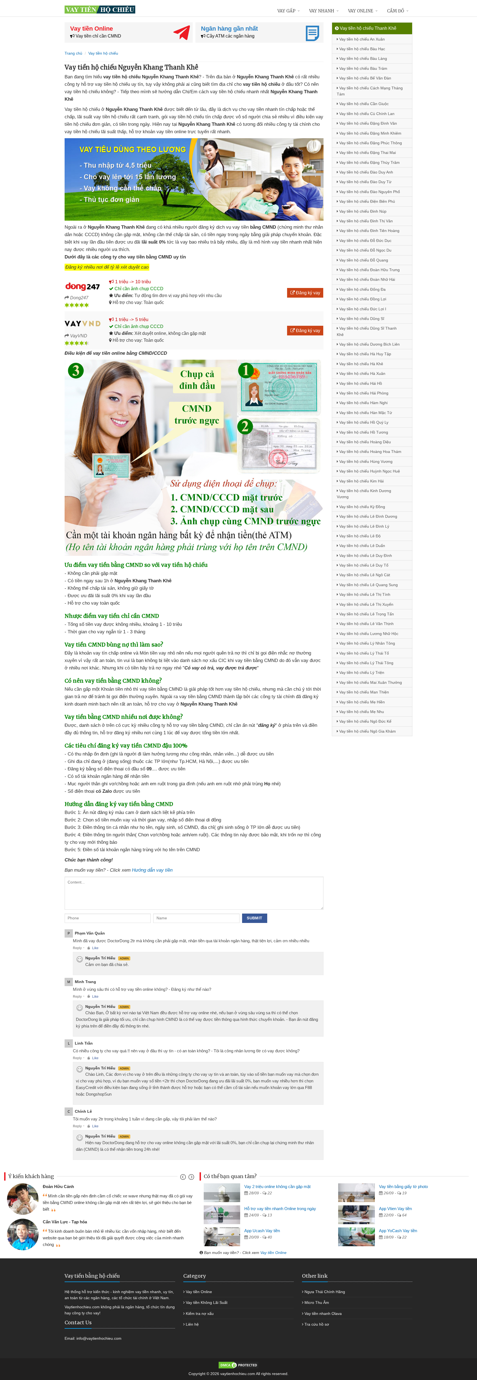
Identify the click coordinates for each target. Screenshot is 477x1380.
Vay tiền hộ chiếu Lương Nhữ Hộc (368, 633)
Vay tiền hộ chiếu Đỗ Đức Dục (364, 240)
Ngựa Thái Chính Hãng (324, 1292)
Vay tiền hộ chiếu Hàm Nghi (363, 403)
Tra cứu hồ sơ (316, 1324)
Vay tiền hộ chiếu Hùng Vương (365, 461)
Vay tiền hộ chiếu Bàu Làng (362, 58)
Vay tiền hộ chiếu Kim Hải (361, 481)
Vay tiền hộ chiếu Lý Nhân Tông (366, 643)
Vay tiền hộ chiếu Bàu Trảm (362, 68)
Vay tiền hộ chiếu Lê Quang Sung (368, 585)
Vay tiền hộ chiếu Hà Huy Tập (364, 354)
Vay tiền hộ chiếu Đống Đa (362, 289)
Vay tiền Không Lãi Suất (206, 1302)
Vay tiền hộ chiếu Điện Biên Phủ (366, 201)
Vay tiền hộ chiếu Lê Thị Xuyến (365, 604)
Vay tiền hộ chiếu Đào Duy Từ (364, 182)
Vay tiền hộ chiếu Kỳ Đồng (361, 507)
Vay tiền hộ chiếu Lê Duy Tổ (363, 565)
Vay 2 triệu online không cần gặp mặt (277, 1186)
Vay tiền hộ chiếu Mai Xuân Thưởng (370, 682)
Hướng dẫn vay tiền (152, 870)
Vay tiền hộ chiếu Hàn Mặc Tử (365, 412)
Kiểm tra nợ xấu (200, 1313)
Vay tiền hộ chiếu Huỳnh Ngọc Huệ (369, 471)
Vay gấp (286, 11)
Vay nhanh (321, 11)
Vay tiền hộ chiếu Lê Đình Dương (367, 516)
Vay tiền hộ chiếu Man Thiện (363, 692)
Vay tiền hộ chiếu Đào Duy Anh (365, 172)
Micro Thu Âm (316, 1302)
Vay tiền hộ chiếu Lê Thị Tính (364, 594)
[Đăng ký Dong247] (83, 286)
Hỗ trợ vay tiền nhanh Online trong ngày (280, 1208)
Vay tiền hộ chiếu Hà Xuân (361, 373)
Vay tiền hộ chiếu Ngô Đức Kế (364, 721)
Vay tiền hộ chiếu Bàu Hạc (361, 49)
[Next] (190, 1178)
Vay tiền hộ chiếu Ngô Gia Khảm (367, 731)
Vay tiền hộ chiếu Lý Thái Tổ (363, 653)
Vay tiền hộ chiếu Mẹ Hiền (361, 702)
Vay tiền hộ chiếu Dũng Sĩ (361, 318)
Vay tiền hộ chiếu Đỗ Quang (363, 260)
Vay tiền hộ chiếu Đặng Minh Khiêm (369, 133)
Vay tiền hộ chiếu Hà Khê (360, 364)
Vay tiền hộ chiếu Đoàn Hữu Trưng (369, 270)
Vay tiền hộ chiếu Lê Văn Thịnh (366, 623)
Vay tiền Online (273, 1252)
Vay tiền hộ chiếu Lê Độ (359, 536)
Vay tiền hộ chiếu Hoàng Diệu (364, 442)
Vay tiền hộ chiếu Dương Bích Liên (369, 344)
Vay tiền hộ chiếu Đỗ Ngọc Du (364, 250)
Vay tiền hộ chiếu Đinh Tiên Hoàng (368, 230)
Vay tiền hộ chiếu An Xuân (361, 39)
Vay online (360, 11)
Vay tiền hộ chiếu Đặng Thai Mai (367, 152)
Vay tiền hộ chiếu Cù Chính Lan (366, 113)
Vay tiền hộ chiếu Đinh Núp (362, 211)
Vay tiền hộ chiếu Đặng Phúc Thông (370, 143)
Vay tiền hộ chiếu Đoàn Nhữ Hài (366, 279)
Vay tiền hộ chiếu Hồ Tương (363, 432)
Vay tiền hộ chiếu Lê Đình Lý (363, 526)
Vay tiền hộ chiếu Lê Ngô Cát (364, 575)
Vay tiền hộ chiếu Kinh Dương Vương (364, 494)
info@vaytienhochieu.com (98, 1338)
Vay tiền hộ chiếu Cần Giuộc (363, 104)
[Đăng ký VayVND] (83, 323)
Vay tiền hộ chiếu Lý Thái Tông (365, 663)
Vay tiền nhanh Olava (323, 1313)
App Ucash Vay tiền (262, 1230)
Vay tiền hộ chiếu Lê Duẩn (361, 545)
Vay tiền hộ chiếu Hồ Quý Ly (363, 422)
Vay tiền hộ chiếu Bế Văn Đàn (364, 78)
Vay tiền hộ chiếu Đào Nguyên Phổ (369, 191)
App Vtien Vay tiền (395, 1208)
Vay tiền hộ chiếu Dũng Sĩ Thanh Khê (367, 331)
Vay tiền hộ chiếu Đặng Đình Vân (367, 123)
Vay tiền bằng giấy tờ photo (403, 1186)
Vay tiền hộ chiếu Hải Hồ (360, 383)
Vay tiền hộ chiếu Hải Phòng (363, 393)
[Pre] (183, 1178)
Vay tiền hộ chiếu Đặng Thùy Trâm (369, 162)
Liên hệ (192, 1324)
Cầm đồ (395, 11)
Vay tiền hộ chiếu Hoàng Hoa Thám (369, 451)
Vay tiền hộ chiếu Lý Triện (361, 672)
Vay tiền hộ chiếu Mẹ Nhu (361, 711)
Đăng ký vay (307, 292)
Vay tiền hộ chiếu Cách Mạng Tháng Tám (370, 91)
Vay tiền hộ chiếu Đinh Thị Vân (365, 221)
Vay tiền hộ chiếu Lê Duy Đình (365, 555)
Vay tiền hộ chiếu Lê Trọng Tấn (366, 614)
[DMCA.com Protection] (238, 1365)
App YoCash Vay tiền (398, 1230)
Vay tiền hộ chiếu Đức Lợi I (362, 309)
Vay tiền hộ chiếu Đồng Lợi (362, 299)
